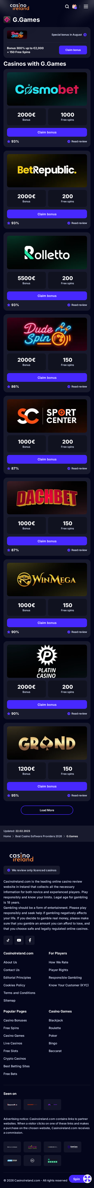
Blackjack (56, 1020)
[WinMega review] (47, 579)
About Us (10, 962)
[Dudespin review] (17, 35)
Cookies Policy (14, 985)
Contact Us (11, 970)
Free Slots (10, 1051)
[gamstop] (12, 1160)
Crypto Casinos (14, 1058)
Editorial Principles (17, 977)
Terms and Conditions (19, 993)
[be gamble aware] (12, 1147)
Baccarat (55, 1051)
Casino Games (13, 1035)
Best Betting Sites (16, 1066)
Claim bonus (73, 50)
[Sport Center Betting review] (47, 416)
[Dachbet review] (47, 498)
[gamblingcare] (52, 1147)
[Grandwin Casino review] (47, 743)
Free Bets (10, 1074)
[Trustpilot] (52, 1160)
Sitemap (9, 1000)
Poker (53, 1035)
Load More (47, 810)
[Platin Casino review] (47, 661)
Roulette (55, 1028)
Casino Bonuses (15, 1020)
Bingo (53, 1043)
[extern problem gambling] (32, 1147)
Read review (79, 141)
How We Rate (58, 962)
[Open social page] (8, 940)
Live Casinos (12, 1043)
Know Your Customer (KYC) (69, 985)
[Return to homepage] (19, 6)
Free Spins (11, 1028)
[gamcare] (72, 1147)
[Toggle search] (67, 7)
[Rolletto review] (47, 252)
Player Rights (58, 970)
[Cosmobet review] (47, 89)
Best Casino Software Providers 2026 (38, 836)
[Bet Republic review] (47, 171)
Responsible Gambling (65, 977)
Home (7, 836)
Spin (76, 1179)
